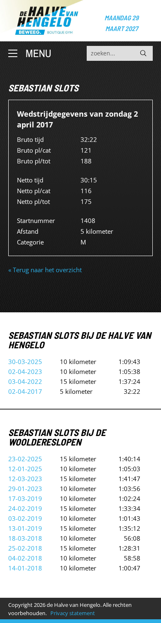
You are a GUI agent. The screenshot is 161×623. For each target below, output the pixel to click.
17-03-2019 (25, 498)
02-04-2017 (25, 391)
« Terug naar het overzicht (45, 270)
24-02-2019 (25, 508)
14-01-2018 (25, 568)
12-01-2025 (25, 469)
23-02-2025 (25, 459)
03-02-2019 (25, 518)
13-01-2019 (25, 528)
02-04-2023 (25, 371)
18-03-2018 (25, 538)
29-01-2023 (25, 488)
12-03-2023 (25, 478)
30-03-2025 (25, 361)
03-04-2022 (25, 381)
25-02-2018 (25, 548)
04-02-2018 (25, 558)
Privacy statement (72, 613)
